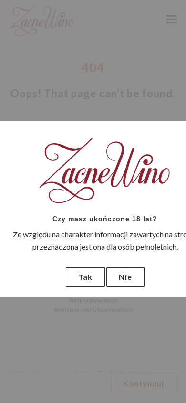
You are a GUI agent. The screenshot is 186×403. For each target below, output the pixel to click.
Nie (125, 276)
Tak (85, 276)
